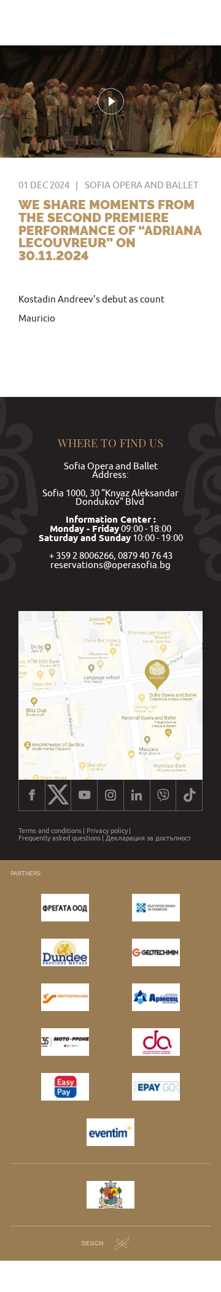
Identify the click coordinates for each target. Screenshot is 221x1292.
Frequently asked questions (59, 838)
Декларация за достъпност (148, 838)
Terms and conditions (50, 831)
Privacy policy (107, 831)
